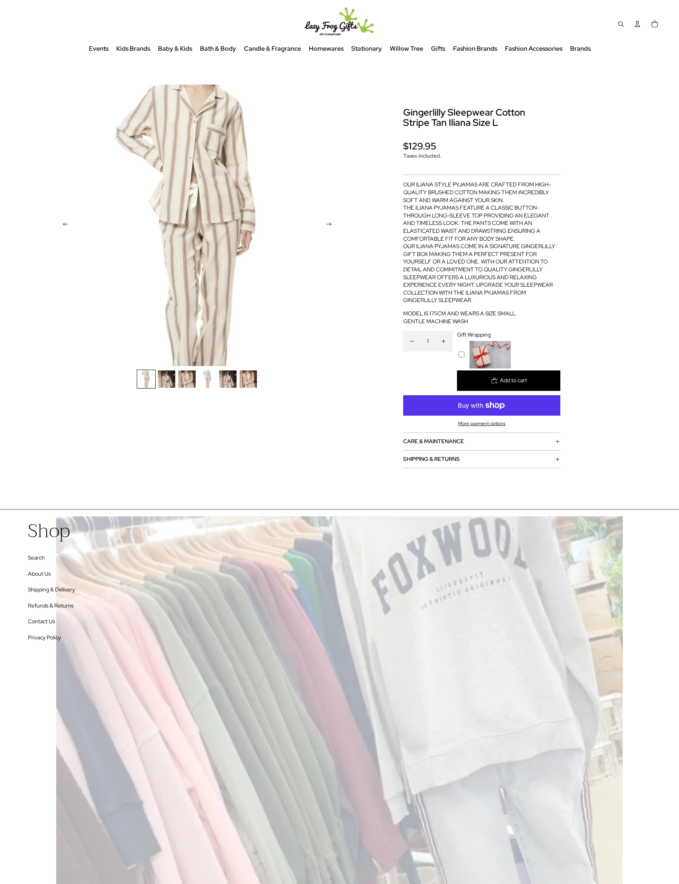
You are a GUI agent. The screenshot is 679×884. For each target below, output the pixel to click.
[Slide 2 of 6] (166, 379)
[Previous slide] (63, 225)
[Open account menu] (637, 24)
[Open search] (620, 24)
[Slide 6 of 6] (248, 379)
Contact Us (41, 621)
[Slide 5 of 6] (228, 379)
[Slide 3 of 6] (187, 379)
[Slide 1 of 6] (146, 379)
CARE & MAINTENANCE (433, 441)
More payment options (481, 423)
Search (36, 557)
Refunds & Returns (50, 605)
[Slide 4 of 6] (207, 379)
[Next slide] (331, 225)
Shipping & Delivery (51, 589)
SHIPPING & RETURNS (431, 458)
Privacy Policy (44, 637)
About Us (39, 573)
